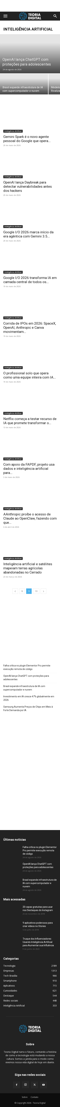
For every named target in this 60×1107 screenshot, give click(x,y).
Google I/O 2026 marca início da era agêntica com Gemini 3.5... (28, 234)
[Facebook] (16, 1085)
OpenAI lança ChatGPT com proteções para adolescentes (26, 678)
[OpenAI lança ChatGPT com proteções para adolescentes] (30, 53)
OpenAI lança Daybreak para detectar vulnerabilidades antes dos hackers (27, 186)
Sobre (25, 1097)
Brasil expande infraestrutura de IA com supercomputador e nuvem (24, 688)
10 (36, 591)
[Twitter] (34, 1085)
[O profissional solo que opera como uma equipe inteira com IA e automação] (30, 356)
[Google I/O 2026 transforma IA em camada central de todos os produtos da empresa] (30, 260)
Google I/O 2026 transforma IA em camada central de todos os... (30, 280)
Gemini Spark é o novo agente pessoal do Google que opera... (27, 139)
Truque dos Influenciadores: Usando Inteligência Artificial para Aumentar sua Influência (38, 942)
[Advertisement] (30, 6)
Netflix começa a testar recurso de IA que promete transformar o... (29, 421)
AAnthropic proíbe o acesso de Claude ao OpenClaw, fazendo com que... (30, 518)
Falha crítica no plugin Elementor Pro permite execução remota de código (26, 667)
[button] (5, 16)
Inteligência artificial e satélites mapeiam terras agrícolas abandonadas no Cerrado (27, 568)
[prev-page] (15, 591)
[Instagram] (25, 1084)
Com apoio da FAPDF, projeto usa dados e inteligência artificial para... (28, 468)
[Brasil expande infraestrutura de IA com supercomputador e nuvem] (24, 85)
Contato (34, 1097)
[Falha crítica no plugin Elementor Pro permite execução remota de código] (11, 851)
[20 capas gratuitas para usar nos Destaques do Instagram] (11, 911)
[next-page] (43, 591)
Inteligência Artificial (13, 131)
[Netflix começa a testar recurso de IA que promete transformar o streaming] (30, 401)
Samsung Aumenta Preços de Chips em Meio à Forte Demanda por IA (28, 708)
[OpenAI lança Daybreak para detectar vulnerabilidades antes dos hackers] (30, 165)
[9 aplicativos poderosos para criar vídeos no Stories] (11, 927)
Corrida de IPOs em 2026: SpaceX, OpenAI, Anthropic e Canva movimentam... (29, 327)
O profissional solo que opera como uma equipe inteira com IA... (29, 375)
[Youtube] (43, 1085)
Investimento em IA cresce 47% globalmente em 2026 (28, 698)
